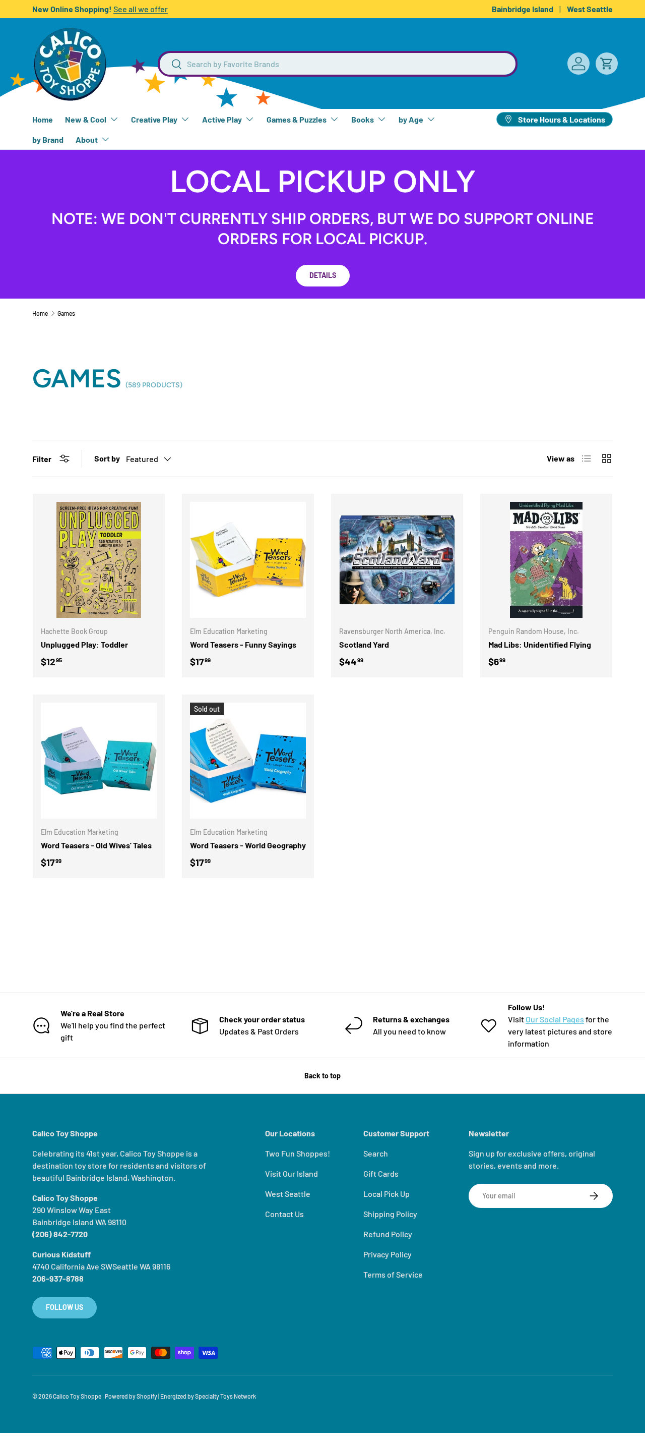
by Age (411, 119)
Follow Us (64, 1307)
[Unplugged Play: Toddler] (99, 560)
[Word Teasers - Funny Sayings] (248, 560)
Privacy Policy (387, 1254)
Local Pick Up (386, 1193)
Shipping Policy (390, 1214)
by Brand (47, 139)
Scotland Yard (364, 644)
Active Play (222, 119)
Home (42, 119)
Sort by (107, 458)
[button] (607, 63)
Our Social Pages (555, 1019)
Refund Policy (387, 1234)
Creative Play (154, 119)
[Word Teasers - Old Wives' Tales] (99, 761)
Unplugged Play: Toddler (84, 644)
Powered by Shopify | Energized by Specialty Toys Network (180, 1396)
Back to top (322, 1075)
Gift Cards (381, 1173)
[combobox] (337, 64)
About (87, 139)
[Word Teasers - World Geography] (248, 761)
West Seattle (590, 9)
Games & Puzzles (297, 119)
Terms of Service (393, 1274)
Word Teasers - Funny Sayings (243, 644)
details (322, 275)
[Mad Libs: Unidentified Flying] (546, 560)
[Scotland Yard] (397, 560)
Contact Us (284, 1214)
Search (375, 1153)
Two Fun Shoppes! (297, 1153)
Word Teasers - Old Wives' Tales (96, 845)
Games (66, 313)
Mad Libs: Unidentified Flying (539, 644)
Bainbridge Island (522, 9)
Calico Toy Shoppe (77, 1396)
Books (362, 119)
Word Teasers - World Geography (248, 845)
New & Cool (85, 119)
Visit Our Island (291, 1173)
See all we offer (140, 9)
